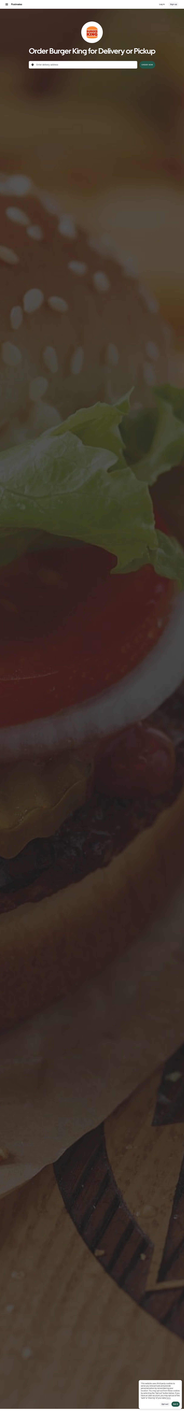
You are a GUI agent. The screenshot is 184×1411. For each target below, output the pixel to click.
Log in (162, 4)
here (168, 1398)
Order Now (147, 65)
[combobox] (85, 64)
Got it (175, 1404)
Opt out (165, 1404)
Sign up (173, 4)
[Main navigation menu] (7, 4)
